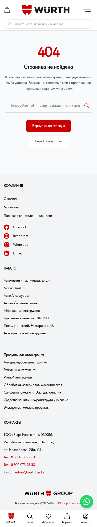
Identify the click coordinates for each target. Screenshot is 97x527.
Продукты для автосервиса (24, 355)
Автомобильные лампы (21, 303)
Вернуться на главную (48, 126)
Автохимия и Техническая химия (27, 281)
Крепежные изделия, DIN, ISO (26, 318)
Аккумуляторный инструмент (25, 333)
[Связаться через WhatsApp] (86, 501)
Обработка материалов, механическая (33, 385)
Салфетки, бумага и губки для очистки (32, 392)
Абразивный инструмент (22, 311)
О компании (13, 199)
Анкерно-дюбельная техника (25, 362)
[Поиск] (86, 105)
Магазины (12, 207)
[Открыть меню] (87, 10)
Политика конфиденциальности (28, 216)
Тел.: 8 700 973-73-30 (19, 465)
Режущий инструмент (19, 370)
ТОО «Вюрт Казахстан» (69, 503)
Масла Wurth (13, 288)
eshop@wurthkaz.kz (29, 472)
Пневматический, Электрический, (29, 326)
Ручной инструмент (18, 377)
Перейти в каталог (48, 141)
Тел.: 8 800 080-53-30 (20, 457)
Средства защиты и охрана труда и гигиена (36, 400)
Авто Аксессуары (16, 296)
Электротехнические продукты (26, 408)
